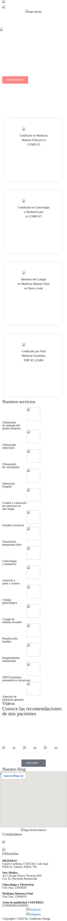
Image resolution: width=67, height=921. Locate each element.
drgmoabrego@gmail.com (20, 842)
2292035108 (12, 849)
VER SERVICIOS (15, 80)
